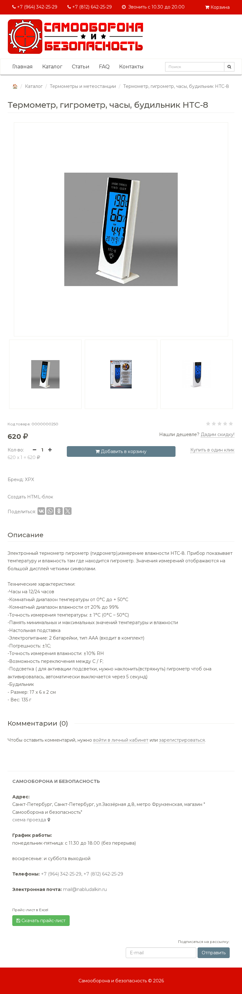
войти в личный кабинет (120, 740)
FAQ (104, 67)
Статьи (80, 67)
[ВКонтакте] (41, 511)
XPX (29, 479)
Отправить (214, 953)
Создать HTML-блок (30, 497)
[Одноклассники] (59, 511)
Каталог (52, 67)
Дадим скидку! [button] (217, 434)
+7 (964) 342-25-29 (36, 7)
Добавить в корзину (123, 451)
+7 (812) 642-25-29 (91, 7)
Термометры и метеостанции (83, 86)
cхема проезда (29, 820)
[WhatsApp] (50, 511)
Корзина (219, 7)
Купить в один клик (212, 450)
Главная (22, 67)
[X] (68, 511)
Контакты (131, 67)
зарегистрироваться (182, 740)
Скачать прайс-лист (43, 920)
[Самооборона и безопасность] (75, 36)
